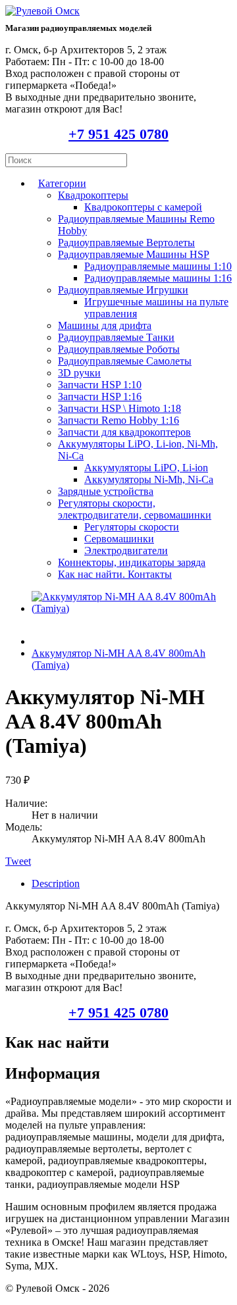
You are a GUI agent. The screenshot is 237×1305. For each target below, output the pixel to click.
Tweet (18, 861)
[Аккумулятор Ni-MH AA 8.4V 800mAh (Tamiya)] (132, 608)
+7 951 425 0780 (118, 134)
